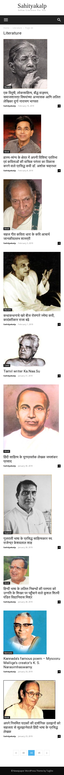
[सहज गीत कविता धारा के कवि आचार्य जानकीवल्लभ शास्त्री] (32, 204)
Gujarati (7, 533)
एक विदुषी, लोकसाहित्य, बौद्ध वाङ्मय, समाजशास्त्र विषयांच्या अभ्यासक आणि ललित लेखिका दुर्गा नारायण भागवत (31, 97)
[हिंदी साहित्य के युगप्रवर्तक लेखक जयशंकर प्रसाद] (32, 418)
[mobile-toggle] (5, 19)
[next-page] (47, 753)
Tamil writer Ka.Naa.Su (21, 371)
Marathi (7, 87)
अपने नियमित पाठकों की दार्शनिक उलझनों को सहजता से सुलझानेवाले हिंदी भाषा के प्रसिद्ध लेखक (31, 727)
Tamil (6, 365)
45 (39, 752)
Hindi (6, 152)
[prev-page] (16, 753)
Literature (17, 27)
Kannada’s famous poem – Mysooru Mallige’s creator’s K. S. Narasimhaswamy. (31, 663)
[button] (59, 19)
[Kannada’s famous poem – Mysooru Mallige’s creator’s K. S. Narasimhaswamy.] (32, 632)
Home (6, 27)
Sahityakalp (9, 106)
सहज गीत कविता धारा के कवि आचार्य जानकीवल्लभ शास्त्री (26, 236)
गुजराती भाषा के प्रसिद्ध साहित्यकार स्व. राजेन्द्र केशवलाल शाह (28, 541)
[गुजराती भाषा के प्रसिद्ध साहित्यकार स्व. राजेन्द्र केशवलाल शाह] (32, 504)
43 (23, 752)
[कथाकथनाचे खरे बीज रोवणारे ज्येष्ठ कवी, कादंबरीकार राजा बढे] (32, 281)
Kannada (8, 653)
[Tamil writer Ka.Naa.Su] (32, 350)
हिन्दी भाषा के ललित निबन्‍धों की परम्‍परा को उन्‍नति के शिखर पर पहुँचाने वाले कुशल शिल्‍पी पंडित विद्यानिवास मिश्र (31, 593)
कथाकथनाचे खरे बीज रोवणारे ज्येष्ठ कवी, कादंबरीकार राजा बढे (28, 317)
